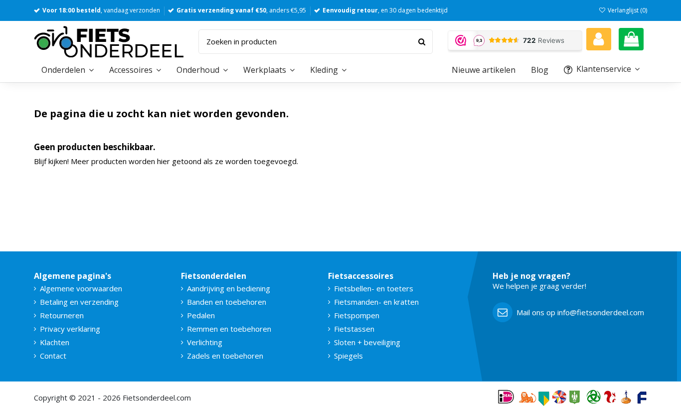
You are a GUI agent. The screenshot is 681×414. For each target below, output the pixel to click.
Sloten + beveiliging (367, 342)
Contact (53, 356)
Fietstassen (354, 329)
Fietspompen (356, 315)
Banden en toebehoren (226, 302)
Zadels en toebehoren (225, 356)
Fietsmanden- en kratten (376, 302)
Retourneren (62, 315)
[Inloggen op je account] (598, 39)
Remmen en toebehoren (229, 329)
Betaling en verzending (79, 302)
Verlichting (204, 342)
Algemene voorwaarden (81, 288)
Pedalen (201, 315)
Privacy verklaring (70, 329)
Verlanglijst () (626, 10)
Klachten (54, 342)
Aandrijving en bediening (228, 288)
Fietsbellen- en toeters (373, 288)
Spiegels (348, 356)
